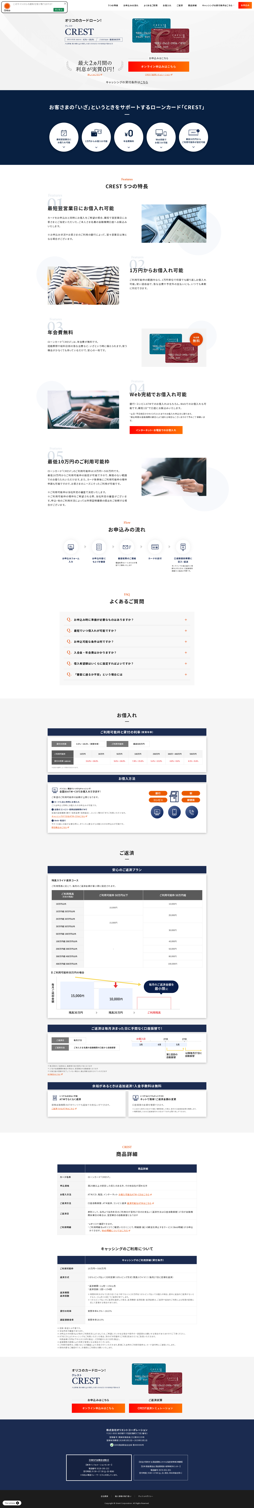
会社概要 (104, 1496)
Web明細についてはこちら (115, 1230)
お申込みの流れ (130, 5)
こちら (144, 82)
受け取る (58, 10)
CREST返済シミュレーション (157, 74)
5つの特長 (113, 5)
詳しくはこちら (94, 74)
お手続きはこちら (54, 1074)
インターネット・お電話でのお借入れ (156, 430)
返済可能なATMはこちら (139, 1203)
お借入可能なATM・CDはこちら (134, 1194)
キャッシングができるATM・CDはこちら (68, 816)
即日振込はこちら (59, 827)
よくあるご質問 (150, 5)
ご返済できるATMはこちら (63, 1108)
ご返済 (180, 5)
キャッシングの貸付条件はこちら (217, 5)
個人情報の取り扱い (123, 1496)
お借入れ (167, 5)
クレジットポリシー (145, 1496)
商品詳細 (192, 5)
